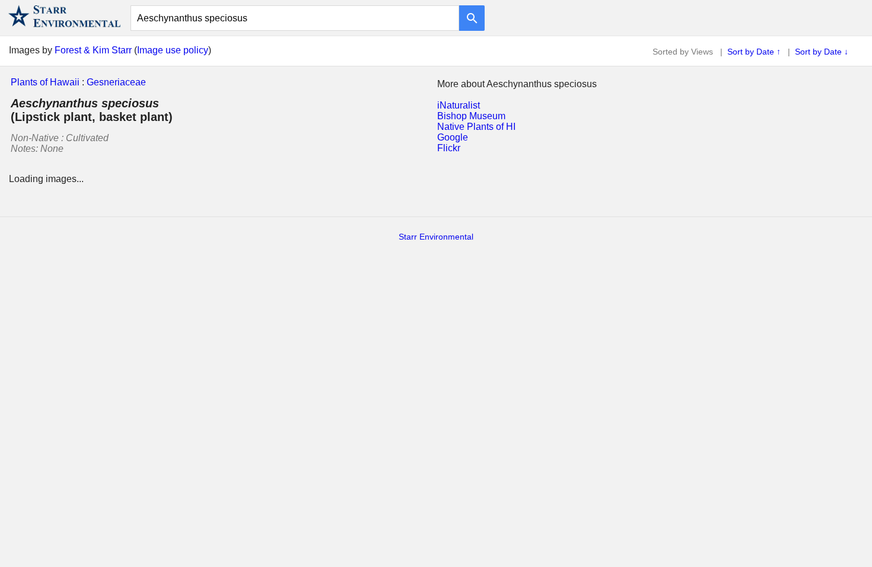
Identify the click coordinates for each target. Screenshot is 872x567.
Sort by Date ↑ (754, 51)
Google (452, 137)
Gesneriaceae (116, 82)
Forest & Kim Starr (93, 50)
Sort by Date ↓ (821, 51)
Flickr (448, 148)
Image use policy (172, 50)
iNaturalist (458, 105)
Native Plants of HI (476, 127)
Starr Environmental (436, 236)
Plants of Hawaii (45, 82)
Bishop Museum (471, 116)
